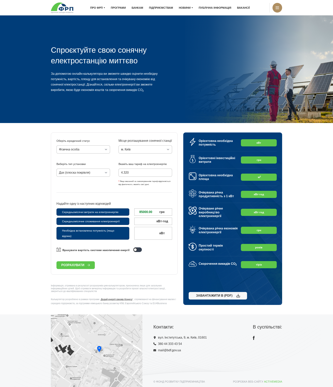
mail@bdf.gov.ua (169, 350)
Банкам (137, 7)
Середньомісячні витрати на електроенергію (90, 212)
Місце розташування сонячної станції (145, 140)
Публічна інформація (215, 7)
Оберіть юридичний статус (73, 140)
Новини (185, 7)
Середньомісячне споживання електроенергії (91, 221)
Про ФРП (96, 7)
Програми (118, 7)
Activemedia (273, 381)
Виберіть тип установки (71, 163)
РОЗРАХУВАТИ (72, 265)
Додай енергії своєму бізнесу (116, 299)
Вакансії (243, 7)
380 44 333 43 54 (170, 343)
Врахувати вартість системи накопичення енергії (96, 250)
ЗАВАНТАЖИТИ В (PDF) (213, 295)
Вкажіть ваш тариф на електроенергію (143, 163)
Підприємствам (161, 7)
